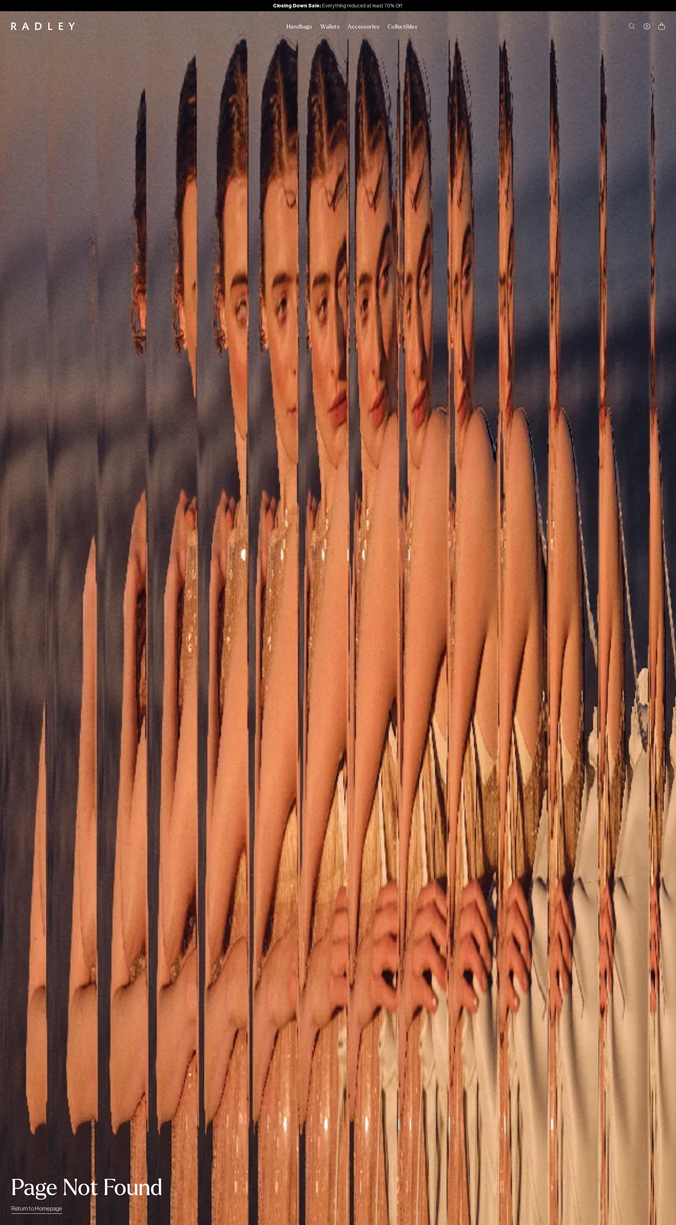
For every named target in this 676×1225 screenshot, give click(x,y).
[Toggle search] (632, 26)
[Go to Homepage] (43, 26)
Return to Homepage (36, 1208)
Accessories (363, 26)
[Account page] (647, 26)
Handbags (299, 26)
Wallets (329, 26)
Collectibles (402, 26)
